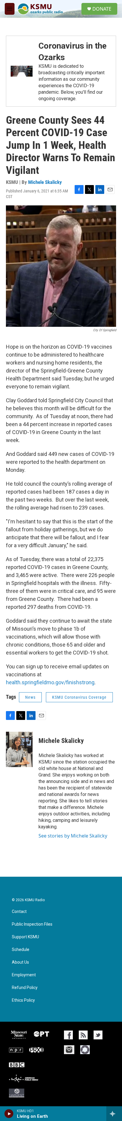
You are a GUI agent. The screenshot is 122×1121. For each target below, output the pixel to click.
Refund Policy (25, 987)
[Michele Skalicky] (19, 749)
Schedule (20, 949)
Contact (19, 911)
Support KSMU (25, 937)
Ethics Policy (23, 1000)
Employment (24, 975)
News (30, 697)
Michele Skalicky (45, 182)
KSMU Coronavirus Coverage (79, 697)
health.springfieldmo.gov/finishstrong (50, 682)
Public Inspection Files (32, 924)
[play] (9, 1114)
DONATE (101, 8)
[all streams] (114, 1113)
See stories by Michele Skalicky (72, 835)
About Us (20, 962)
